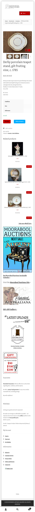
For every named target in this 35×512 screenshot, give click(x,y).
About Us (7, 452)
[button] (29, 34)
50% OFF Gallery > (10, 309)
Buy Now (7, 121)
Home (6, 21)
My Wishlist (8, 442)
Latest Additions (15, 133)
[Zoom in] (29, 50)
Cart (26, 508)
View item (29, 166)
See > (15, 277)
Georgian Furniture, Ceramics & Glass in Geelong (17, 347)
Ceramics (17, 21)
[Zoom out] (26, 50)
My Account (6, 509)
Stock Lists (11, 21)
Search (17, 509)
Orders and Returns (9, 461)
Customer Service (9, 455)
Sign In (6, 436)
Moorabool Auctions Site (20, 282)
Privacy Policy (8, 458)
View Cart (7, 439)
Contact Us (7, 464)
